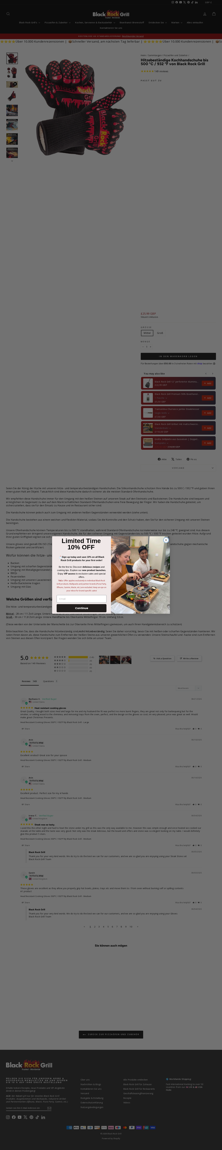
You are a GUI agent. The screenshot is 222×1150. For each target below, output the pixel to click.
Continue (81, 608)
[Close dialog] (166, 540)
